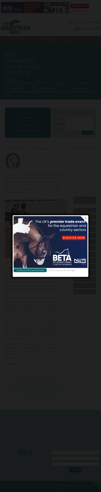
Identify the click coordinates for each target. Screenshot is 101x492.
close (85, 218)
